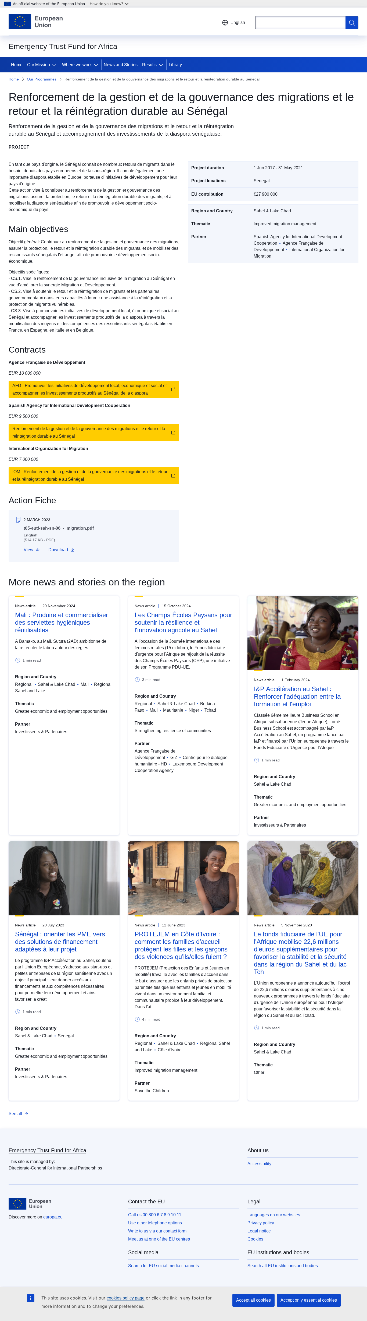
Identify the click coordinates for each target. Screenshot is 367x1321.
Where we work (77, 64)
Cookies (255, 1239)
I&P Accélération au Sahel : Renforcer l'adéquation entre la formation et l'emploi (297, 696)
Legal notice (259, 1231)
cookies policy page (126, 1298)
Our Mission (38, 64)
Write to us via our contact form (157, 1231)
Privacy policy (260, 1223)
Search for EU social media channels (163, 1265)
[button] (32, 550)
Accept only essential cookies (308, 1300)
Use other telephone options (155, 1223)
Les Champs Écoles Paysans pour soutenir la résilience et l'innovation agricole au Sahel (183, 622)
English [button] (238, 22)
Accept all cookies (253, 1300)
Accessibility (259, 1163)
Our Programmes (41, 79)
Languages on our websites (273, 1215)
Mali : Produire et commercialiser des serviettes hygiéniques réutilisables (61, 622)
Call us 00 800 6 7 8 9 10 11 (154, 1215)
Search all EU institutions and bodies (282, 1265)
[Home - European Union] (36, 21)
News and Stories (121, 64)
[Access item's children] (55, 64)
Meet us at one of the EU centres (159, 1239)
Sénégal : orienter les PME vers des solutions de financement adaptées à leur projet (60, 941)
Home (17, 64)
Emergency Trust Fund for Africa (47, 1150)
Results (149, 64)
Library (175, 64)
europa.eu (53, 1217)
